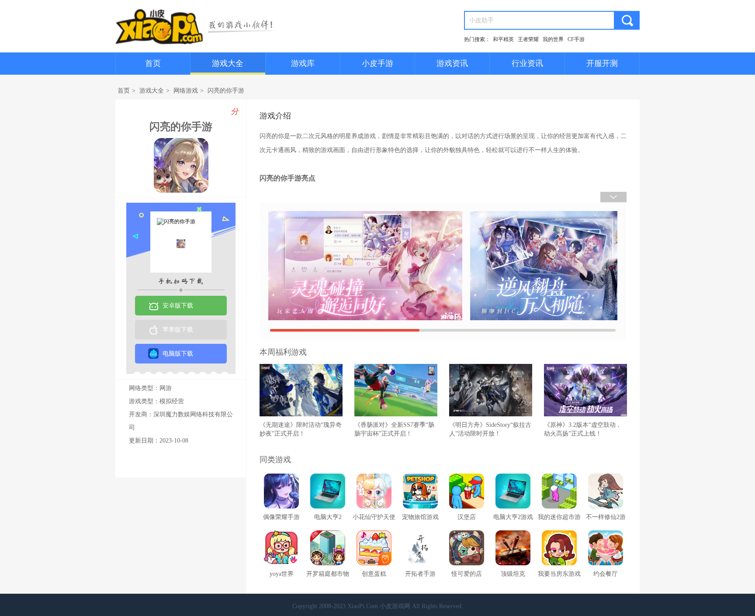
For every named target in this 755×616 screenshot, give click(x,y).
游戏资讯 (452, 63)
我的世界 (553, 39)
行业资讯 (527, 63)
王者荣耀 (528, 39)
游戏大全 (227, 63)
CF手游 (576, 39)
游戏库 (303, 63)
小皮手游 (377, 63)
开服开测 (602, 63)
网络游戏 (185, 90)
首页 (153, 63)
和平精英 (503, 39)
